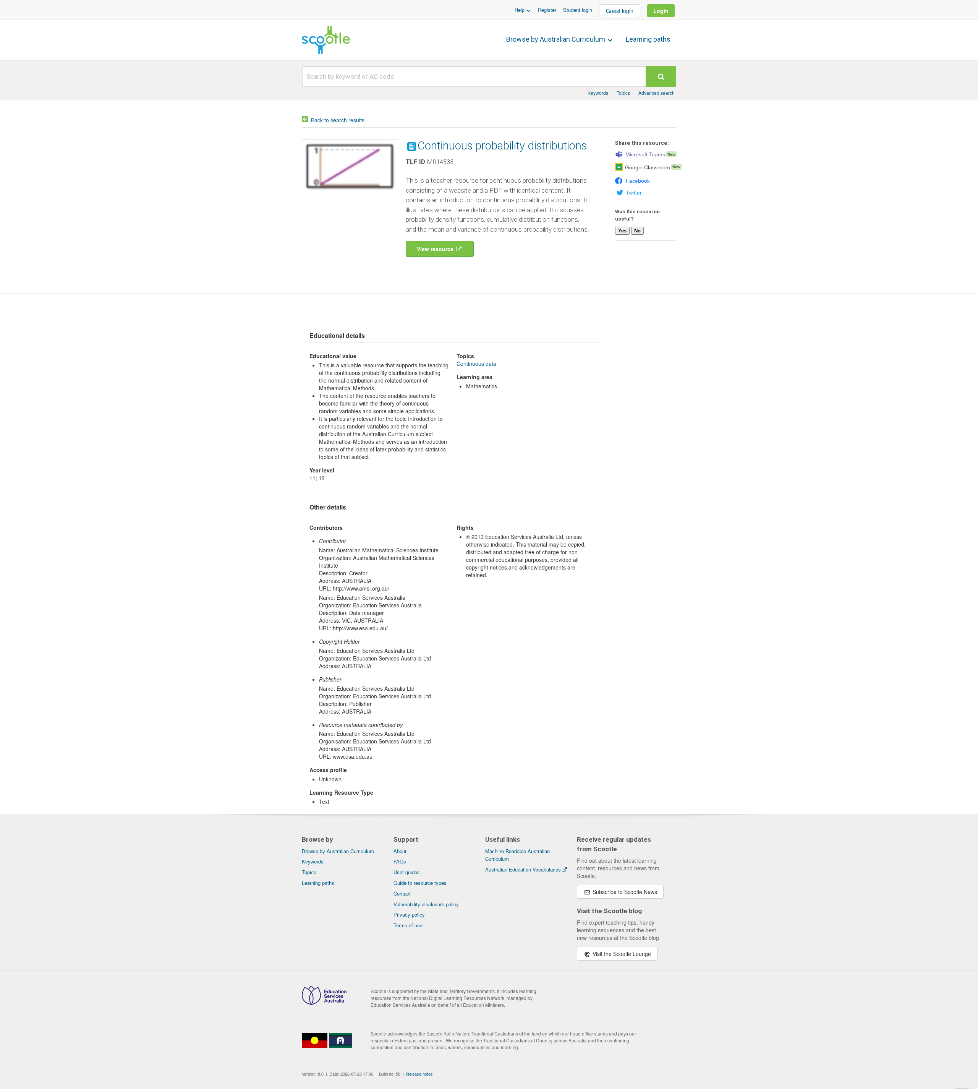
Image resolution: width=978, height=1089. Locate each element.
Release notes (419, 1074)
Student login (577, 9)
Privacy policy (409, 914)
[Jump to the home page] (326, 40)
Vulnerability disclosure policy (426, 904)
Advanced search (656, 92)
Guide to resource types (420, 882)
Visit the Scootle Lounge (621, 954)
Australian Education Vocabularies (523, 869)
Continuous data (476, 363)
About (399, 851)
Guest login (619, 11)
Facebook (638, 181)
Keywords (598, 92)
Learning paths (648, 39)
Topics (623, 92)
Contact (402, 893)
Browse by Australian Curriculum (556, 39)
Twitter (634, 193)
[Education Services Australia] (324, 1002)
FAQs (399, 861)
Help (520, 9)
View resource (436, 249)
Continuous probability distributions (502, 145)
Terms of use (408, 925)
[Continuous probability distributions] (350, 194)
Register (547, 9)
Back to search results (337, 120)
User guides (406, 872)
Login (661, 11)
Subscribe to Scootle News (624, 892)
